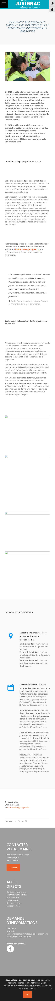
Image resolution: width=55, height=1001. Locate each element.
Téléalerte (11, 928)
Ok (27, 994)
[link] (27, 432)
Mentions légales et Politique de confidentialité (27, 933)
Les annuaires (13, 900)
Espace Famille (13, 905)
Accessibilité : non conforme (19, 936)
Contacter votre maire (16, 892)
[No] (51, 988)
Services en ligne (14, 903)
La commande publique (17, 894)
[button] (4, 4)
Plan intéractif (13, 897)
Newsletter (11, 931)
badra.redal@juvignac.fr (27, 249)
